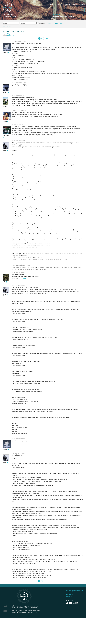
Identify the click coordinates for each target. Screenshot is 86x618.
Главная (52, 4)
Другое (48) (10, 35)
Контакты (69, 596)
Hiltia (24, 278)
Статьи (60, 4)
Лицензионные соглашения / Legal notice (74, 591)
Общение (9, 34)
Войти (49, 23)
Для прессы (69, 594)
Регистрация (59, 23)
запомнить (41, 23)
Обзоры (67, 4)
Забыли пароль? (7, 26)
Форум (82, 4)
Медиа (75, 4)
